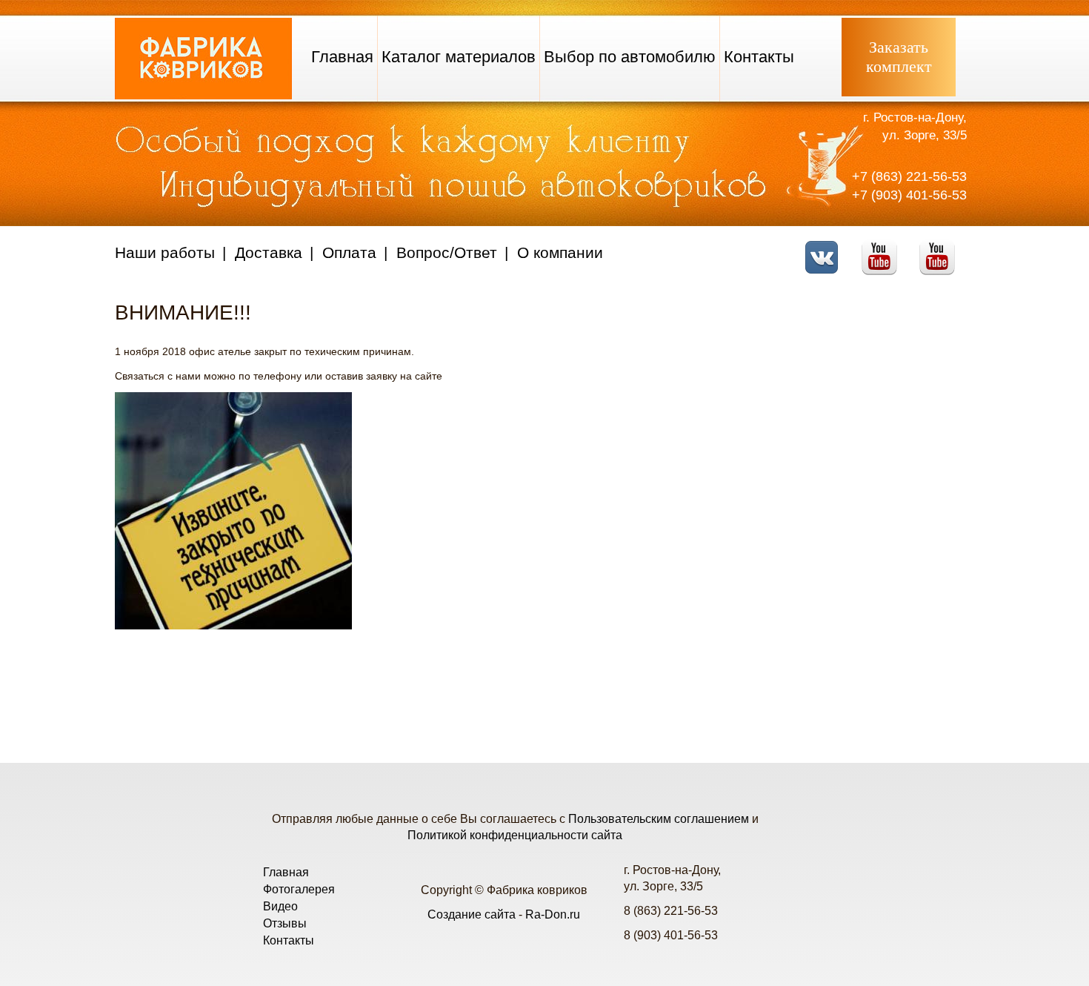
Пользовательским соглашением (658, 819)
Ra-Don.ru (552, 914)
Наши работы (165, 252)
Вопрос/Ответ (446, 252)
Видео (280, 906)
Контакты (759, 56)
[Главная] (203, 95)
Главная (342, 56)
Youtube (883, 248)
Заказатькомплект (899, 57)
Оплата (349, 252)
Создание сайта (471, 914)
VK (825, 248)
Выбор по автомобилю (630, 56)
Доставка (268, 252)
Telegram (941, 248)
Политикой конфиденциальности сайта (514, 835)
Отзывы (285, 923)
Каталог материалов (459, 56)
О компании (560, 252)
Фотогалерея (299, 889)
